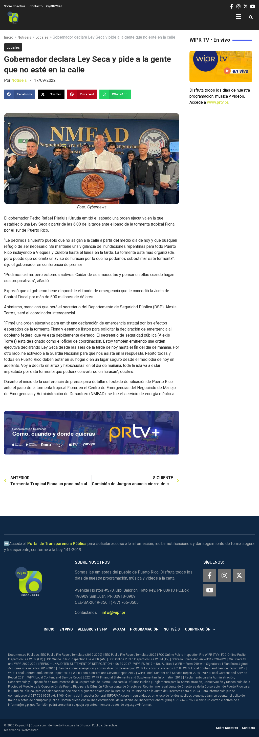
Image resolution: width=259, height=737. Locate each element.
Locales (42, 37)
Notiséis (24, 37)
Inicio (8, 37)
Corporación (197, 629)
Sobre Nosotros (15, 6)
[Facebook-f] (209, 575)
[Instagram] (224, 575)
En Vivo (66, 629)
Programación (144, 629)
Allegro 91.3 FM (92, 629)
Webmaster (29, 730)
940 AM (119, 629)
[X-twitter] (239, 575)
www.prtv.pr (217, 102)
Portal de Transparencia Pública (57, 543)
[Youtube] (209, 590)
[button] (251, 17)
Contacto (36, 6)
